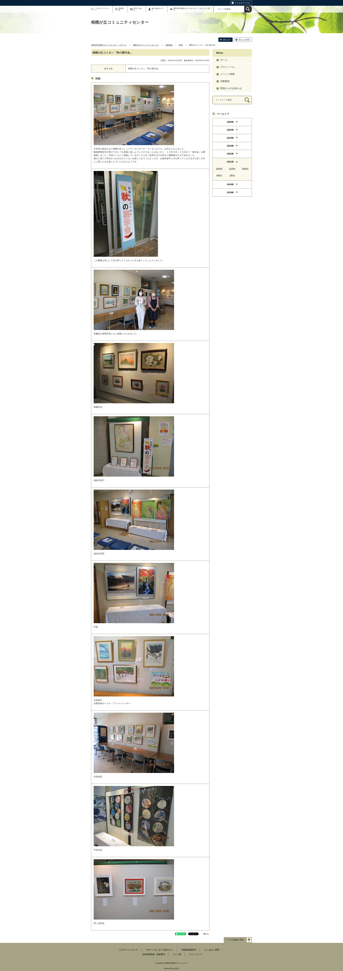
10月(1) (245, 169)
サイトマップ (195, 954)
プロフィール (227, 67)
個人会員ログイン (158, 9)
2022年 (230, 154)
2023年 (230, 146)
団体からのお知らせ (231, 88)
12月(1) (219, 169)
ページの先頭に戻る (235, 940)
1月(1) (232, 175)
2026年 (230, 122)
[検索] (248, 9)
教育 (181, 45)
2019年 (230, 192)
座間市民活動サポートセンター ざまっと (109, 45)
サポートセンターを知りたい (160, 950)
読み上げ (227, 40)
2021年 (230, 162)
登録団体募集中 (188, 950)
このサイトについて (102, 9)
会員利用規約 (148, 954)
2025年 (230, 130)
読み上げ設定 (244, 40)
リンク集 (177, 954)
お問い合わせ (137, 9)
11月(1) (232, 169)
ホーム (223, 60)
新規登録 (121, 9)
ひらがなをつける (242, 3)
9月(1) (219, 175)
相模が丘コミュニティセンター (146, 45)
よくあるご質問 (211, 950)
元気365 (176, 968)
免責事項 (160, 954)
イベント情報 (227, 74)
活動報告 (169, 45)
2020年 (230, 184)
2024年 (230, 138)
